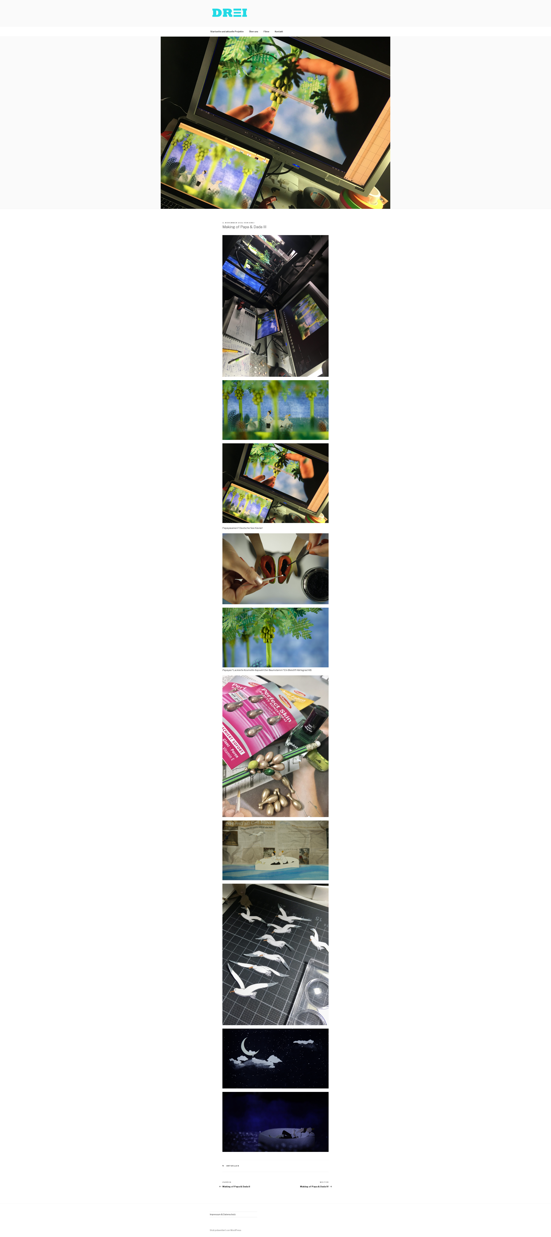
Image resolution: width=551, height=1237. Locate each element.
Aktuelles (232, 1166)
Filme (266, 31)
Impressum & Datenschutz (223, 1214)
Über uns (253, 31)
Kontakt (279, 31)
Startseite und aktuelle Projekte (227, 31)
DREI (252, 223)
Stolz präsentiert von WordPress (225, 1230)
